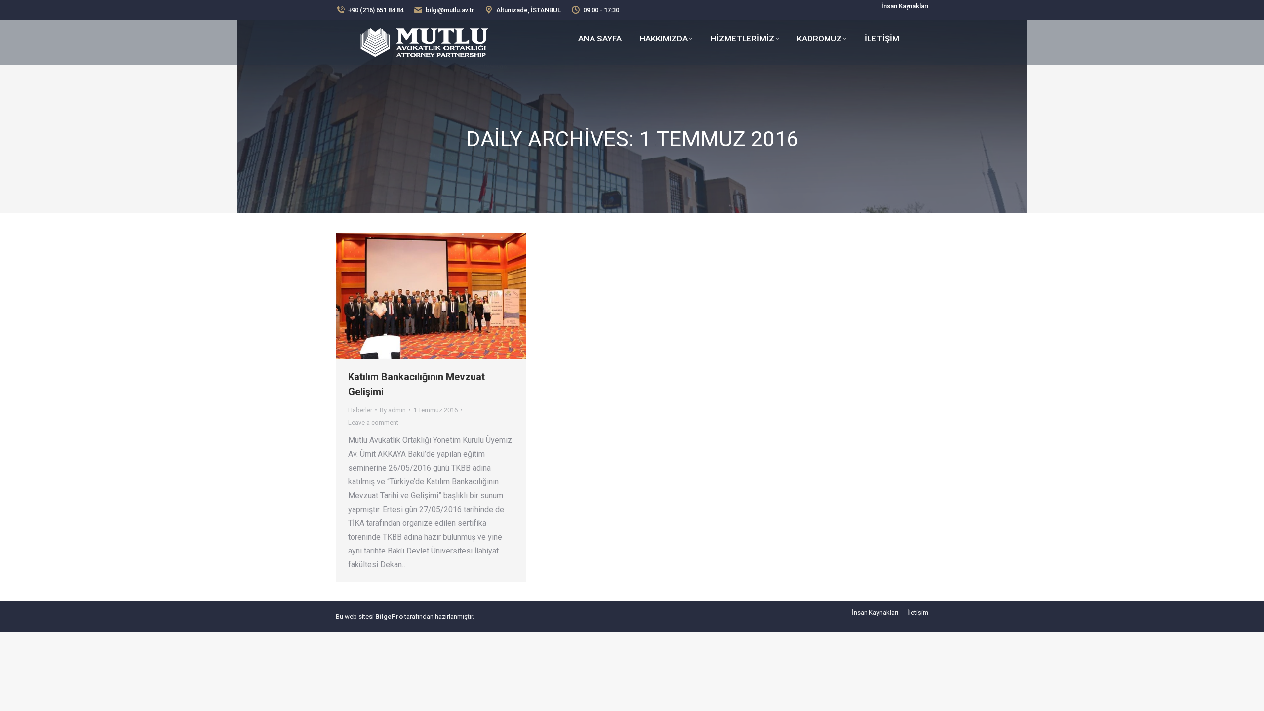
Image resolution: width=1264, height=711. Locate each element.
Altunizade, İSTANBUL (528, 10)
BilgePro (389, 616)
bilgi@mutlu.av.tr (450, 10)
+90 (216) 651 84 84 (375, 10)
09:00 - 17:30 (601, 10)
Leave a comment (373, 422)
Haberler (360, 410)
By (393, 410)
